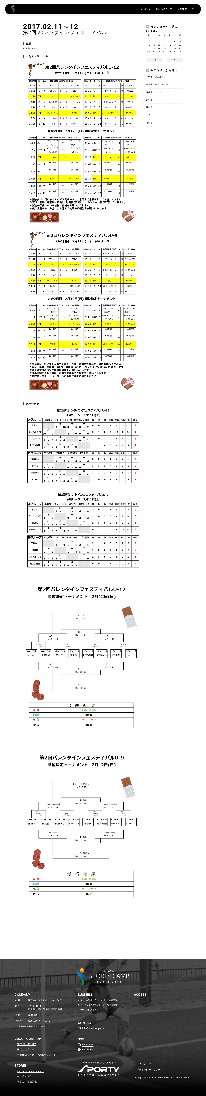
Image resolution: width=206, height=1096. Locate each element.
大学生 (149, 100)
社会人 (149, 107)
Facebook (87, 1049)
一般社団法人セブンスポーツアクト (36, 1054)
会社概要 (182, 9)
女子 (148, 115)
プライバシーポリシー (148, 1069)
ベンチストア (24, 1076)
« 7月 (154, 60)
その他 (149, 122)
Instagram (87, 1044)
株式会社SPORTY (26, 1044)
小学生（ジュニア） (156, 77)
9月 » (175, 60)
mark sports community (30, 1071)
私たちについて (164, 9)
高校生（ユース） (155, 92)
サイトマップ (143, 1064)
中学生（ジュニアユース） (159, 84)
